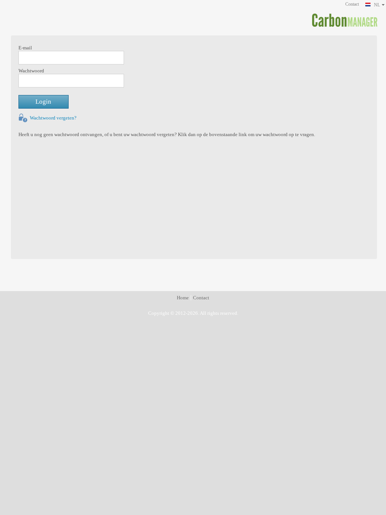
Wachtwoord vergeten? (53, 118)
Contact (352, 4)
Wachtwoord (31, 71)
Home (183, 297)
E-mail (25, 48)
